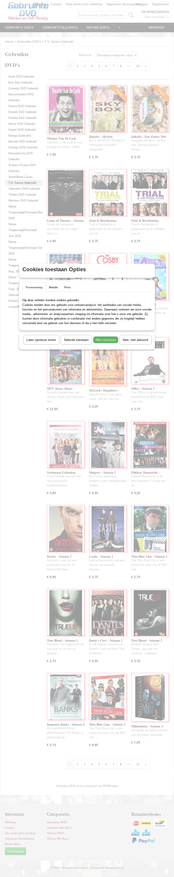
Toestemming (34, 287)
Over (67, 287)
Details (53, 287)
